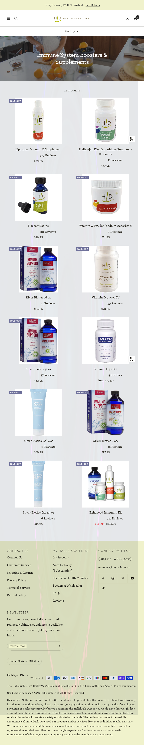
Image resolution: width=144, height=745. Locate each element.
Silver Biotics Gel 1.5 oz (38, 512)
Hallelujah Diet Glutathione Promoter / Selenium (105, 152)
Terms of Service (18, 587)
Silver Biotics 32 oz (38, 369)
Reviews (58, 600)
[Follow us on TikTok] (103, 588)
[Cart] (135, 18)
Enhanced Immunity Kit (105, 512)
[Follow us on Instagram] (113, 578)
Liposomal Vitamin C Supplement (38, 149)
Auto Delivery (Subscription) (63, 568)
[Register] (59, 646)
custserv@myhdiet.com (114, 567)
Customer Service (19, 565)
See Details (93, 5)
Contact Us (14, 557)
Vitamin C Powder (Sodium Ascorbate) (105, 225)
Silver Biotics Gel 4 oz (38, 441)
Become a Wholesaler (67, 585)
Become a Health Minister (70, 578)
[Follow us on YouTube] (132, 578)
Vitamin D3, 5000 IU (106, 297)
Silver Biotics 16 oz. (38, 297)
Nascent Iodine (38, 225)
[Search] (16, 18)
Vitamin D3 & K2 (105, 369)
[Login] (127, 18)
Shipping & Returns (20, 572)
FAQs (56, 593)
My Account (61, 557)
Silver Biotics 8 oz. (105, 441)
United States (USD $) (22, 661)
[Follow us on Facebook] (103, 578)
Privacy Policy (16, 580)
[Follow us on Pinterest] (122, 578)
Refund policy (16, 595)
